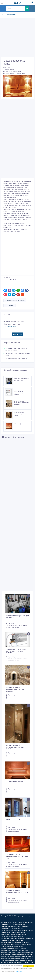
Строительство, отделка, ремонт (13, 71)
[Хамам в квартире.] (17, 807)
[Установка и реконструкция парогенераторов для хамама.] (9, 392)
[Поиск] (27, 8)
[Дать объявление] (32, 2)
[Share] (5, 290)
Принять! (28, 966)
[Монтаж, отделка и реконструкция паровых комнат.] (9, 415)
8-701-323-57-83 (11, 327)
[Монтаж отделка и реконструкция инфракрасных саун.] (17, 844)
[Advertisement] (17, 37)
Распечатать (10, 305)
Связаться (18, 334)
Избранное (12, 14)
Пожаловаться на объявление (16, 300)
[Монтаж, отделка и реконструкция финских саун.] (17, 879)
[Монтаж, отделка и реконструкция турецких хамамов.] (9, 403)
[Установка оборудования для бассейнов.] (9, 381)
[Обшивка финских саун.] (9, 426)
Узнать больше (19, 971)
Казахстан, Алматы (9, 69)
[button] (5, 86)
